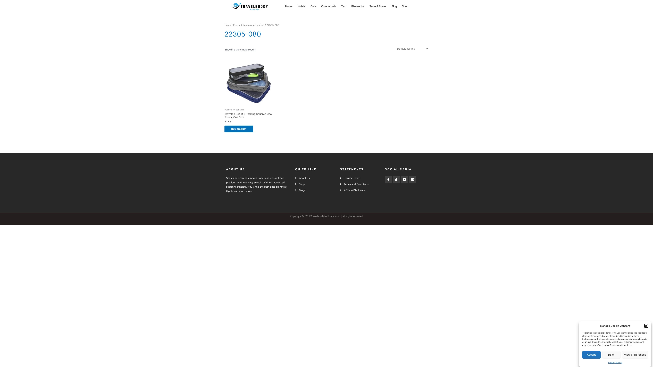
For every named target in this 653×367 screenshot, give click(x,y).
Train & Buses (378, 6)
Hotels (301, 6)
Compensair (328, 6)
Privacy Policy (615, 362)
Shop (405, 6)
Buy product (238, 128)
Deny (611, 354)
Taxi (343, 6)
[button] (646, 326)
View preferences (635, 354)
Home (288, 6)
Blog (394, 6)
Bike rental (357, 6)
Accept (591, 354)
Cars (313, 6)
